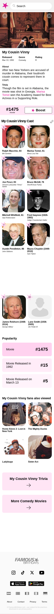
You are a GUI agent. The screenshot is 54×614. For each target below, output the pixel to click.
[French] (27, 593)
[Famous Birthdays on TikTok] (21, 572)
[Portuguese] (18, 593)
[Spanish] (9, 593)
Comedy (22, 60)
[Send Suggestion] (52, 122)
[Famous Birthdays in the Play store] (36, 583)
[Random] (49, 15)
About (9, 602)
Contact (21, 602)
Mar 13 (5, 60)
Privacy (33, 602)
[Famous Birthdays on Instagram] (12, 572)
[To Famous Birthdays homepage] (5, 5)
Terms (44, 602)
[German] (45, 593)
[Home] (27, 561)
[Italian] (36, 593)
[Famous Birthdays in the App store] (18, 583)
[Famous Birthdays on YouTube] (41, 573)
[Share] (4, 16)
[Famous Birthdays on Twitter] (30, 572)
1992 (12, 60)
